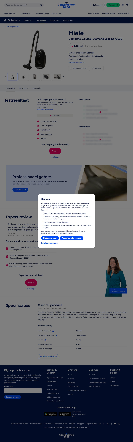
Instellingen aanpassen (49, 243)
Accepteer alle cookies (71, 238)
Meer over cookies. (66, 233)
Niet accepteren (50, 238)
